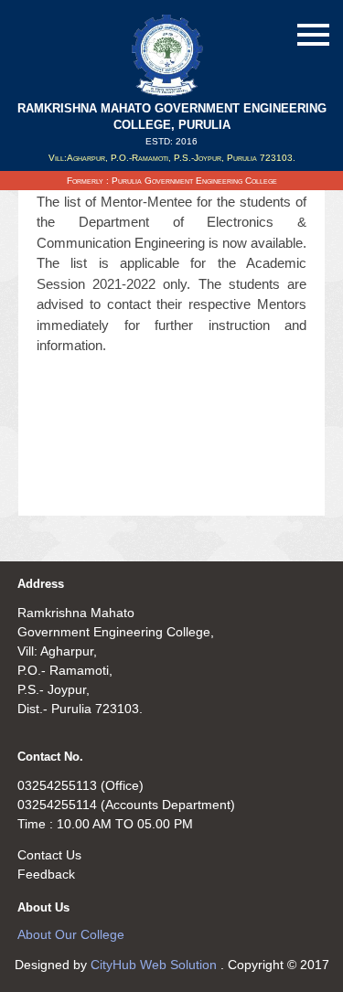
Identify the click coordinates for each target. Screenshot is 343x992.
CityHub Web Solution (155, 964)
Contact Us (49, 855)
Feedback (46, 874)
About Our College (70, 934)
